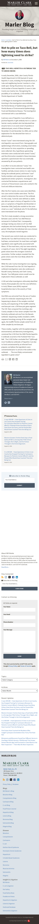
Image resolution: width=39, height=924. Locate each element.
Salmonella (6, 872)
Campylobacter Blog (9, 798)
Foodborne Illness (9, 896)
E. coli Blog (6, 805)
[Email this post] (6, 359)
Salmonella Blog (8, 823)
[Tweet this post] (10, 359)
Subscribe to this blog (10, 580)
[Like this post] (13, 359)
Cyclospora (6, 840)
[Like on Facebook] (13, 577)
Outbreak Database (9, 907)
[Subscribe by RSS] (2, 577)
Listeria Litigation (9, 903)
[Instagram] (6, 577)
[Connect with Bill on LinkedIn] (17, 577)
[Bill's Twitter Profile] (9, 402)
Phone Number (8, 622)
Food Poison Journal (9, 809)
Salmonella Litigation (10, 911)
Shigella (5, 876)
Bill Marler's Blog (8, 791)
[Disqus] (19, 519)
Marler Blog (19, 24)
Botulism (6, 833)
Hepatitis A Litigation (10, 900)
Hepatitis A (6, 854)
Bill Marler (6, 60)
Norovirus (6, 865)
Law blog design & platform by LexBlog (18, 920)
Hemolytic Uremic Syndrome (12, 851)
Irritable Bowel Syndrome (11, 858)
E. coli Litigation (8, 886)
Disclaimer (15, 784)
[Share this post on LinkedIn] (17, 359)
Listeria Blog (7, 816)
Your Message (7, 630)
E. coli (5, 844)
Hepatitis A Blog (8, 812)
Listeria (5, 861)
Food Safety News (8, 893)
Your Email (6, 614)
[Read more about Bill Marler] (5, 402)
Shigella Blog (7, 826)
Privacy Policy (12, 666)
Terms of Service (25, 666)
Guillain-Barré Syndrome (11, 847)
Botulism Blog (7, 795)
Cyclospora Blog (8, 802)
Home (3, 40)
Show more (8, 398)
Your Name (6, 607)
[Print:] (3, 359)
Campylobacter (8, 837)
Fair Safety (6, 889)
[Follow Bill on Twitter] (9, 577)
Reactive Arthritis (8, 868)
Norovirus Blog (8, 819)
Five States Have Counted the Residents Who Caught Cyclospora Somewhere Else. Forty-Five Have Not (18, 733)
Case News (8, 40)
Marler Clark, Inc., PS (10, 769)
